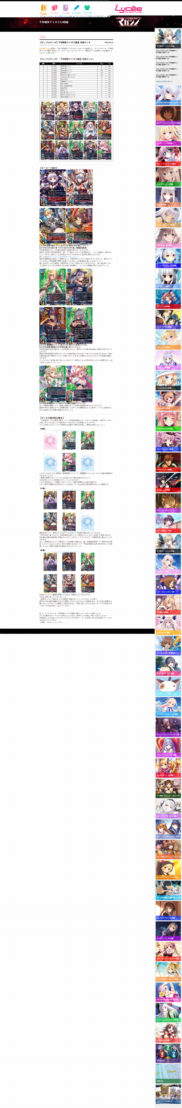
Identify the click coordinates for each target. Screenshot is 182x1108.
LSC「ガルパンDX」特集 (168, 584)
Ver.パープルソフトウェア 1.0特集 (168, 727)
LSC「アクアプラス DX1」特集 (168, 829)
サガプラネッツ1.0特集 (168, 442)
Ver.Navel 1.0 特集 (168, 625)
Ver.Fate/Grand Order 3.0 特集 (168, 992)
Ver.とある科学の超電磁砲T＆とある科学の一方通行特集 (168, 645)
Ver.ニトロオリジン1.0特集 (168, 156)
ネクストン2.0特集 (168, 482)
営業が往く (168, 1073)
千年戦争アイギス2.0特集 (65, 16)
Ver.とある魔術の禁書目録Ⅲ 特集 (168, 890)
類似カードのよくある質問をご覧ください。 (63, 257)
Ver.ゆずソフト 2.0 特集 (168, 931)
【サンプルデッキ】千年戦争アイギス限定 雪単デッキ (167, 75)
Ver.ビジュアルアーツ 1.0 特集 (168, 1012)
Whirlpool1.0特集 (168, 564)
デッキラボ (168, 1053)
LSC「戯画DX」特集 (168, 523)
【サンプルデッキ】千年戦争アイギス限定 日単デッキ (167, 51)
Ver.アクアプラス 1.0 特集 (168, 910)
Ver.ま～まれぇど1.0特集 (168, 217)
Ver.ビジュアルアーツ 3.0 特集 (168, 706)
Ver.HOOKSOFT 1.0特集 (168, 666)
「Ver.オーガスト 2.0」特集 (168, 747)
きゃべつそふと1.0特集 (168, 177)
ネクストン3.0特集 (168, 299)
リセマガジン (50, 16)
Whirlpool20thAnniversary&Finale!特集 (168, 95)
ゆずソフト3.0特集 (168, 340)
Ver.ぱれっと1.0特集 (168, 686)
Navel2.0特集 (168, 197)
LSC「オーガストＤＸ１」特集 (168, 951)
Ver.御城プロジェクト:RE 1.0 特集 (168, 788)
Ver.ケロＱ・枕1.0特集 (168, 238)
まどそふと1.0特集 (168, 278)
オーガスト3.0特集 (168, 360)
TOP (41, 16)
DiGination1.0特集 (168, 401)
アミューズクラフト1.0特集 (168, 258)
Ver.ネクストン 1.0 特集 (168, 768)
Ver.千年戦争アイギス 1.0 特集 (168, 971)
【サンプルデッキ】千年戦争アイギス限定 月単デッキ (167, 69)
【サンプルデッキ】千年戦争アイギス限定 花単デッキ (167, 63)
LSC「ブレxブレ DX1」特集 (168, 808)
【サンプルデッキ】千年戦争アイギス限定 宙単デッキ (167, 57)
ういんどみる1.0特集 (168, 380)
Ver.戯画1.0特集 (168, 605)
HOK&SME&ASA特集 (168, 421)
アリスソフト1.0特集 (168, 462)
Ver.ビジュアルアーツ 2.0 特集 (168, 870)
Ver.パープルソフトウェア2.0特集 (168, 115)
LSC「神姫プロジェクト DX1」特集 (168, 849)
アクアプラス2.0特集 (168, 319)
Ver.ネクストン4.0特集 (168, 136)
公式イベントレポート (168, 1094)
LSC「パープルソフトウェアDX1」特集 (168, 503)
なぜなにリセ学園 (168, 1033)
